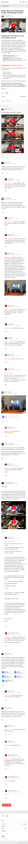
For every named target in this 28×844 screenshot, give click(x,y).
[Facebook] (2, 838)
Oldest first (23, 96)
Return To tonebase (4, 2)
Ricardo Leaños (8, 162)
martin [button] (10, 380)
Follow (7, 93)
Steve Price (10, 217)
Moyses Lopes (10, 427)
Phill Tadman (10, 337)
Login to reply (9, 101)
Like (2, 93)
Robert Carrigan (8, 198)
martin (7, 15)
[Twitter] (4, 838)
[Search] (20, 2)
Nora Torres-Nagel (9, 443)
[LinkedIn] (6, 838)
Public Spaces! (6, 6)
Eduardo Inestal (11, 178)
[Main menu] (26, 2)
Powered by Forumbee (23, 842)
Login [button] (23, 2)
